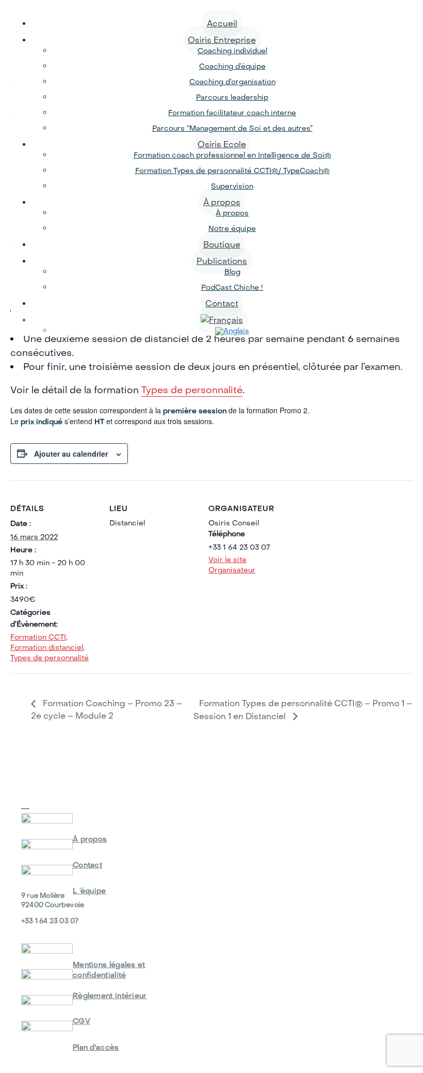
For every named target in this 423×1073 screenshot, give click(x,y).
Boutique (221, 244)
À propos (221, 202)
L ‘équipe (89, 890)
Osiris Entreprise (222, 39)
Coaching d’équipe (232, 66)
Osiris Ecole (222, 144)
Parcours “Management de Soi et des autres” (232, 128)
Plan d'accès (96, 1047)
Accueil (222, 23)
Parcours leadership (232, 97)
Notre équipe (232, 228)
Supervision (232, 186)
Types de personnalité (191, 389)
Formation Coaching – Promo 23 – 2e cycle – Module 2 (106, 709)
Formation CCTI (38, 637)
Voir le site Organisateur (231, 564)
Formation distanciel (46, 647)
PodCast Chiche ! (232, 287)
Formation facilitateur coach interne (232, 112)
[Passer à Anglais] (232, 330)
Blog (232, 272)
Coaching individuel (232, 50)
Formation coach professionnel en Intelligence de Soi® (232, 155)
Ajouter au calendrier (71, 453)
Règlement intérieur (110, 995)
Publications (222, 261)
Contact (221, 303)
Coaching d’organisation (232, 81)
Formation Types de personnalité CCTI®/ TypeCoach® (232, 170)
